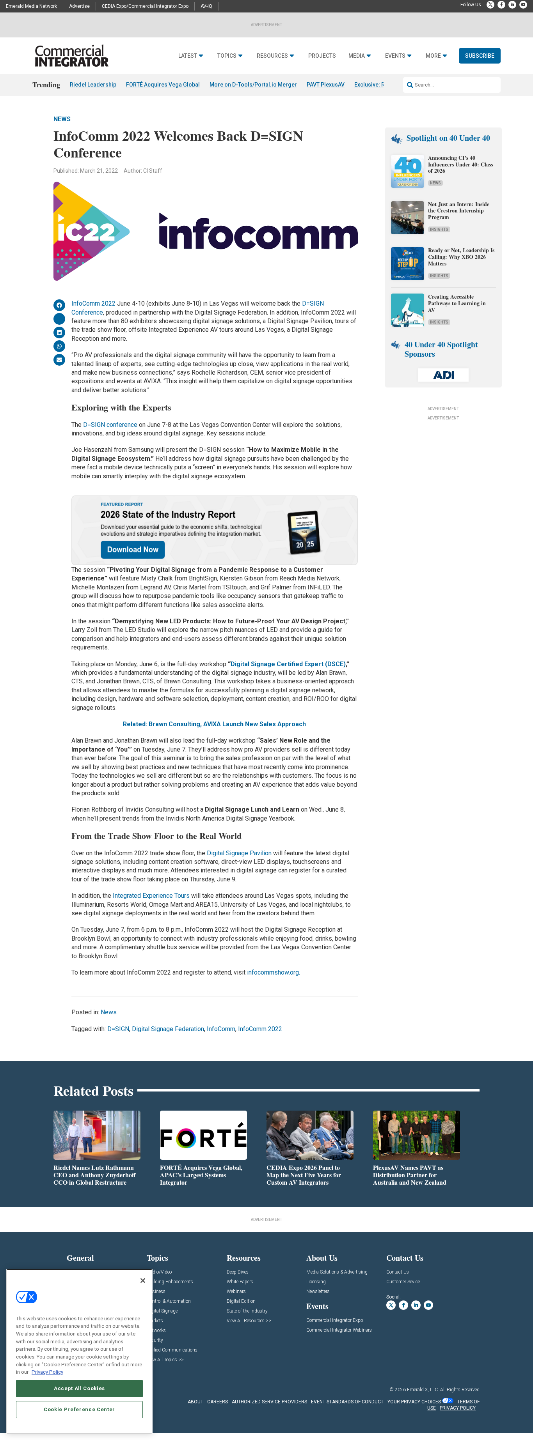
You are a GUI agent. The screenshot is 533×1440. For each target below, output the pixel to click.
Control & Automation (169, 1301)
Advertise (79, 6)
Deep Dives (238, 1272)
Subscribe (479, 56)
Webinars (236, 1291)
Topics (226, 56)
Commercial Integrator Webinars (339, 1330)
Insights (439, 229)
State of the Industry (247, 1311)
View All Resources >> (249, 1320)
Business (156, 1291)
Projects (322, 56)
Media (356, 56)
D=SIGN (118, 1029)
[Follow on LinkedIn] (512, 5)
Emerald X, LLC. (423, 1389)
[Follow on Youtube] (523, 5)
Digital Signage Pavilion (239, 853)
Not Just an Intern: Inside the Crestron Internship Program (458, 210)
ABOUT (195, 1402)
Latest (187, 56)
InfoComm (221, 1029)
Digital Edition (241, 1301)
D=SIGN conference (110, 424)
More (433, 56)
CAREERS (217, 1402)
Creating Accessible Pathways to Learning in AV (457, 303)
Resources (272, 56)
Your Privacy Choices (414, 1402)
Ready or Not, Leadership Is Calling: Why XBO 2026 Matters (461, 256)
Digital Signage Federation (168, 1029)
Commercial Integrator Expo (334, 1320)
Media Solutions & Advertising (337, 1272)
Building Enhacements (170, 1281)
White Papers (240, 1281)
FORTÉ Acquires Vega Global (163, 84)
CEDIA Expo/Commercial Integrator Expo (145, 6)
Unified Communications (172, 1350)
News (62, 119)
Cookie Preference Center (79, 1409)
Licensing (316, 1281)
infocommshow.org (273, 972)
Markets (155, 1320)
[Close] (142, 1280)
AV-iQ (206, 6)
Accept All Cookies (79, 1388)
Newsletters (318, 1291)
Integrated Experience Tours (151, 895)
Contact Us (397, 1272)
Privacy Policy (47, 1372)
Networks (156, 1330)
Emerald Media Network (31, 6)
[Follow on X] (490, 5)
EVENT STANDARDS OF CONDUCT (347, 1402)
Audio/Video (159, 1272)
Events (395, 56)
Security (155, 1340)
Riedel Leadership (93, 84)
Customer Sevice (403, 1281)
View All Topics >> (165, 1359)
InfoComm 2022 (93, 303)
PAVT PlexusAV (326, 84)
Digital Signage (162, 1311)
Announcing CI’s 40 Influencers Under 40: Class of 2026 (460, 164)
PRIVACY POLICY (458, 1408)
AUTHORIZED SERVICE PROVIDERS (269, 1402)
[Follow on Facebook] (501, 5)
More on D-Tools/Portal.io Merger (253, 84)
